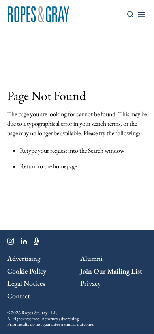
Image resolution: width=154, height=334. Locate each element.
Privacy (90, 283)
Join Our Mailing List (111, 271)
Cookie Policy (26, 271)
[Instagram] (10, 242)
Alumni (91, 258)
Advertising (23, 258)
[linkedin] (23, 242)
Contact (18, 295)
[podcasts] (36, 242)
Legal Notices (26, 283)
